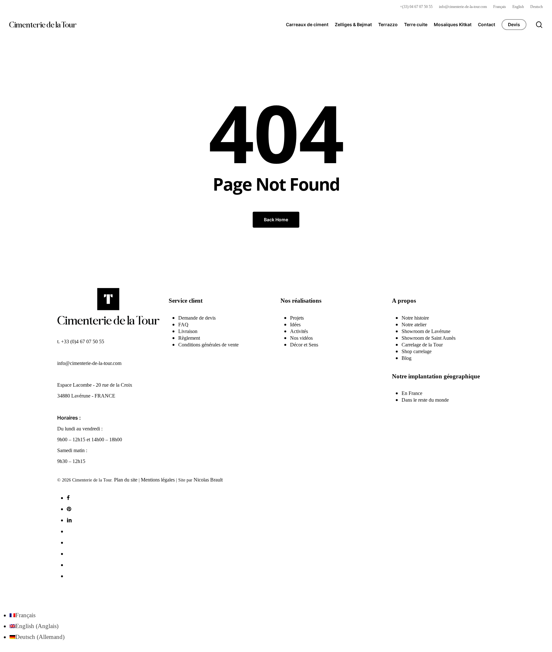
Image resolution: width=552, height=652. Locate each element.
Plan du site (125, 479)
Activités (299, 331)
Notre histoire (415, 318)
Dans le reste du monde (425, 400)
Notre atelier (414, 324)
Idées (295, 324)
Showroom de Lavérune (426, 331)
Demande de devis (197, 318)
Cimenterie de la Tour (42, 24)
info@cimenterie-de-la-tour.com (89, 363)
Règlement (189, 338)
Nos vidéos (301, 338)
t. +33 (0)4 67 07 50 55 (80, 341)
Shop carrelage (417, 351)
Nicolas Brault (208, 479)
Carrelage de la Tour (422, 344)
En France (412, 393)
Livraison (187, 331)
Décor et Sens (304, 344)
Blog (406, 358)
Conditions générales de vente (208, 344)
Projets (297, 318)
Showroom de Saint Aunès (429, 338)
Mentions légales (158, 479)
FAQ (183, 324)
